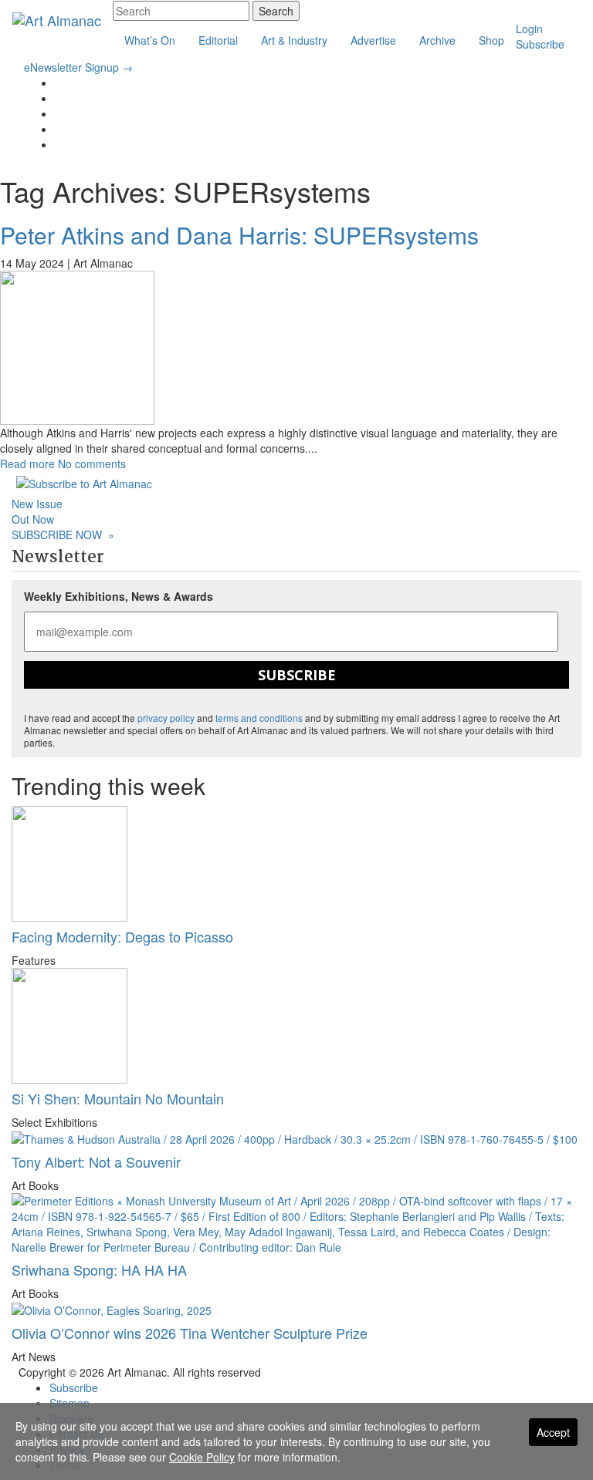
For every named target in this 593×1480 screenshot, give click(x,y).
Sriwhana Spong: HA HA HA (99, 1269)
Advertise (373, 40)
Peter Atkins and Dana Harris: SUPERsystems (239, 234)
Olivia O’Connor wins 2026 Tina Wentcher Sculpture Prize (190, 1333)
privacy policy (166, 717)
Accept (553, 1432)
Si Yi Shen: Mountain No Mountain (118, 1098)
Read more (27, 463)
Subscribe (540, 44)
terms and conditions (259, 717)
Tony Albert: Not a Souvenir (96, 1161)
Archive (437, 40)
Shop (491, 40)
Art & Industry (294, 40)
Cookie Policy (202, 1457)
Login (529, 28)
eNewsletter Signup (78, 67)
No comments (92, 463)
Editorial (218, 40)
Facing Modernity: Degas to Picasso (122, 936)
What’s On (149, 40)
